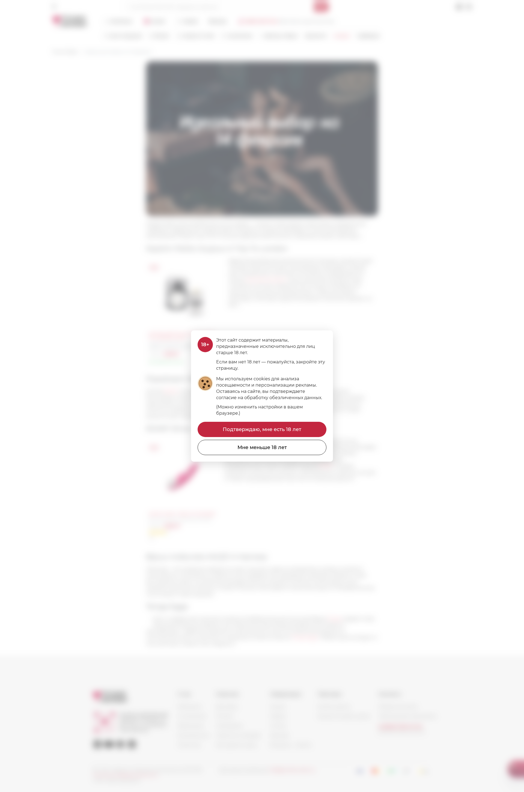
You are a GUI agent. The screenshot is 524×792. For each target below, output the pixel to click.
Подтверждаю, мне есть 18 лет (262, 429)
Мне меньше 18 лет (262, 447)
